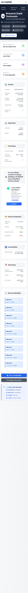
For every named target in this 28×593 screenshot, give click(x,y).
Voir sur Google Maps (15, 375)
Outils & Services (3, 8)
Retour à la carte (10, 35)
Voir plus (14, 204)
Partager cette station (15, 380)
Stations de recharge (14, 8)
